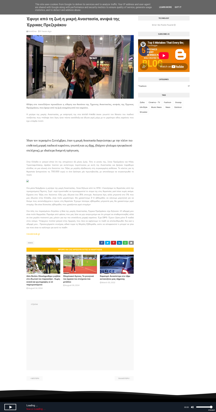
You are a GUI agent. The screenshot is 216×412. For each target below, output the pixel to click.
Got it (178, 7)
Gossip (178, 102)
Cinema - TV (154, 102)
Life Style (143, 107)
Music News (156, 107)
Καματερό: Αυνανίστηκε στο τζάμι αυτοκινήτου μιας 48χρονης (115, 277)
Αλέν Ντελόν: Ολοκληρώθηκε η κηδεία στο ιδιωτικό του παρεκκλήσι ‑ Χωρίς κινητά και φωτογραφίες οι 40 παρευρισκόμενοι (43, 280)
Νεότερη (35, 378)
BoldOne (32, 31)
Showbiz (143, 112)
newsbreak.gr (33, 233)
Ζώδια (142, 102)
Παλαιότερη (123, 378)
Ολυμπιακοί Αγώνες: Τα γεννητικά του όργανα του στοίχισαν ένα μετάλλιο (78, 279)
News (30, 243)
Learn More (165, 7)
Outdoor (178, 107)
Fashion (164, 86)
